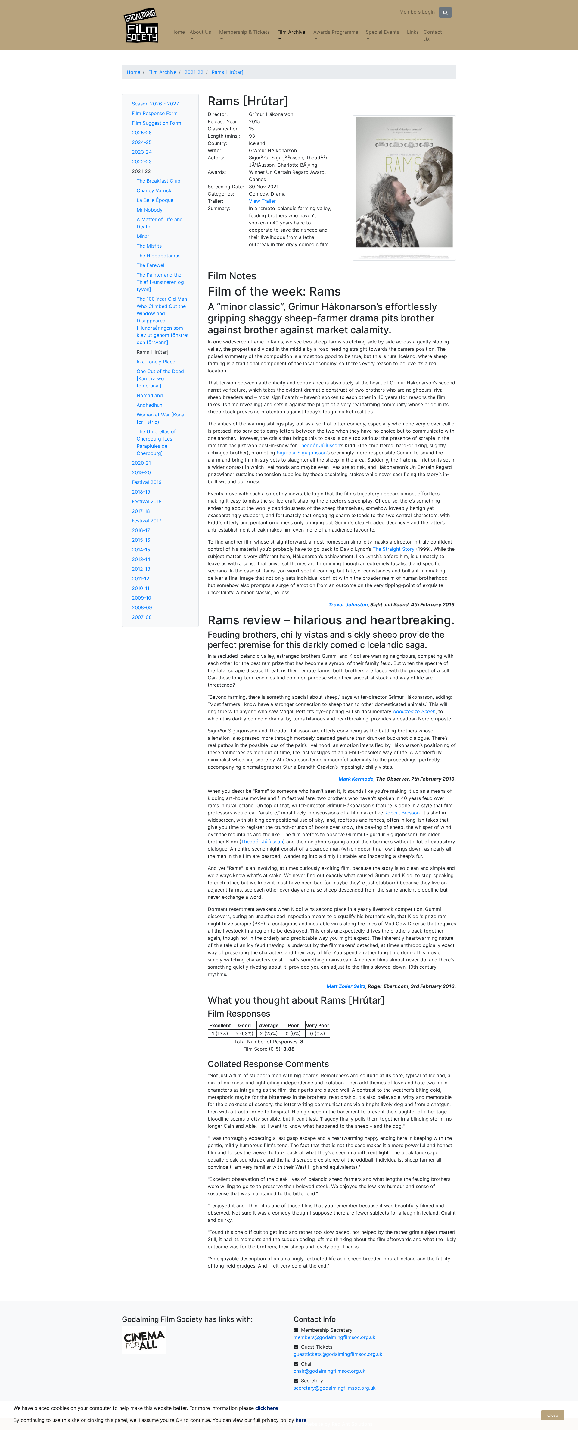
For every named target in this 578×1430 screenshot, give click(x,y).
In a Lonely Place (156, 362)
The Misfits (149, 246)
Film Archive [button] (291, 32)
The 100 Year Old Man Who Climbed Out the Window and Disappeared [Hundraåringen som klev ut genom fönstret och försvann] (163, 320)
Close (552, 1415)
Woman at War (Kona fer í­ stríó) (160, 418)
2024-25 (142, 142)
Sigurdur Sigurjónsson (302, 453)
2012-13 (141, 569)
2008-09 (142, 607)
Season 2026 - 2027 (155, 104)
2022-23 (142, 161)
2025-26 (142, 133)
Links (413, 32)
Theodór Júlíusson (319, 445)
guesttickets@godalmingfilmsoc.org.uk (338, 1354)
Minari (144, 236)
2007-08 (142, 617)
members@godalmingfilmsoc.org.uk (334, 1337)
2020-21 (141, 463)
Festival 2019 (147, 482)
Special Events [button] (382, 32)
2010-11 (140, 588)
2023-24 (142, 152)
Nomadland (150, 395)
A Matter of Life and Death (160, 223)
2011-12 (140, 578)
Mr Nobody (150, 210)
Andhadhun (149, 405)
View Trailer (262, 201)
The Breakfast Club (158, 181)
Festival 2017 (146, 521)
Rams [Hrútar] (153, 352)
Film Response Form (155, 113)
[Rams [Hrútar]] (404, 187)
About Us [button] (200, 32)
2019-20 (141, 472)
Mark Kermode (356, 779)
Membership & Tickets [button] (244, 32)
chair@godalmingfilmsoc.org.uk (329, 1371)
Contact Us (433, 35)
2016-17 (141, 530)
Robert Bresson (402, 813)
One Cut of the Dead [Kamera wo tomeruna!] (160, 378)
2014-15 (141, 550)
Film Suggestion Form (156, 123)
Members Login (417, 12)
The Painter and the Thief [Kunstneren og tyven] (160, 282)
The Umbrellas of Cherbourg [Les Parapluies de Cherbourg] (156, 442)
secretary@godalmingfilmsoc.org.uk (335, 1388)
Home (178, 32)
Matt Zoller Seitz (346, 986)
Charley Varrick (154, 190)
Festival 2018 (147, 501)
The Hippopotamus (158, 255)
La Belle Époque (155, 200)
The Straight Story (394, 549)
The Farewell (151, 265)
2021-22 (141, 171)
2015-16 (141, 540)
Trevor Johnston (348, 604)
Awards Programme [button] (335, 32)
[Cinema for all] (144, 1340)
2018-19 (141, 492)
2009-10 (141, 598)
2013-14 (141, 559)
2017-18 (141, 511)
